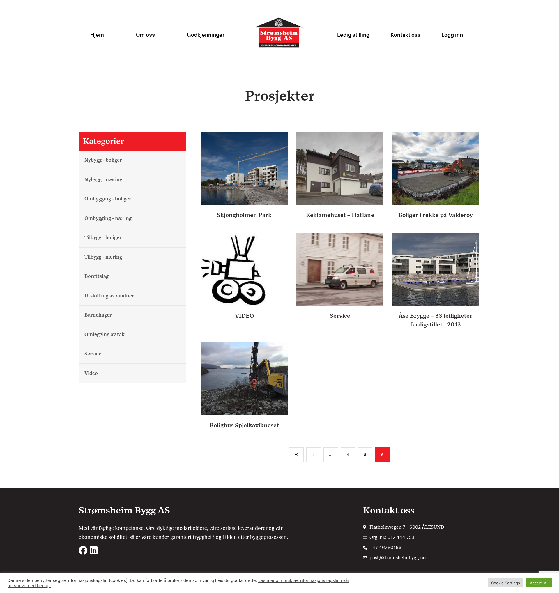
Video (91, 373)
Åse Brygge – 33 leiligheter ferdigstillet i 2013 (435, 320)
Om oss (145, 34)
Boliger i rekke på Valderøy (435, 214)
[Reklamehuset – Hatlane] (339, 168)
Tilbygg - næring (103, 257)
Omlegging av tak (104, 334)
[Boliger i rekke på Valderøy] (435, 168)
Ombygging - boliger (107, 199)
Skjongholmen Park (244, 214)
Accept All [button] (539, 582)
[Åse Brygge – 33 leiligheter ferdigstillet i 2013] (435, 268)
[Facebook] (83, 550)
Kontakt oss (405, 34)
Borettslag (96, 276)
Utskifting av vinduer (109, 295)
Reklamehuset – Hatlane (340, 214)
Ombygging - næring (108, 218)
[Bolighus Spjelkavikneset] (244, 378)
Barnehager (98, 315)
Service (92, 353)
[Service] (339, 268)
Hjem (97, 34)
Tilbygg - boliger (102, 237)
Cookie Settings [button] (505, 582)
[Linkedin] (93, 550)
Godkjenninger (205, 34)
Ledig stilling (353, 34)
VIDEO (244, 315)
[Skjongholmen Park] (244, 168)
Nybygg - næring (103, 179)
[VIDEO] (244, 268)
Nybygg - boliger (103, 160)
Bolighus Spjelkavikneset (244, 425)
